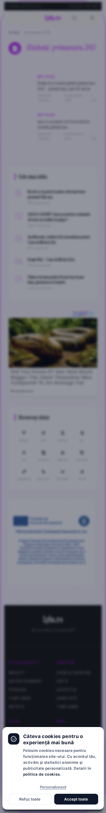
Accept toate (76, 799)
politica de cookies (41, 774)
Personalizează (53, 787)
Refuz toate (29, 799)
